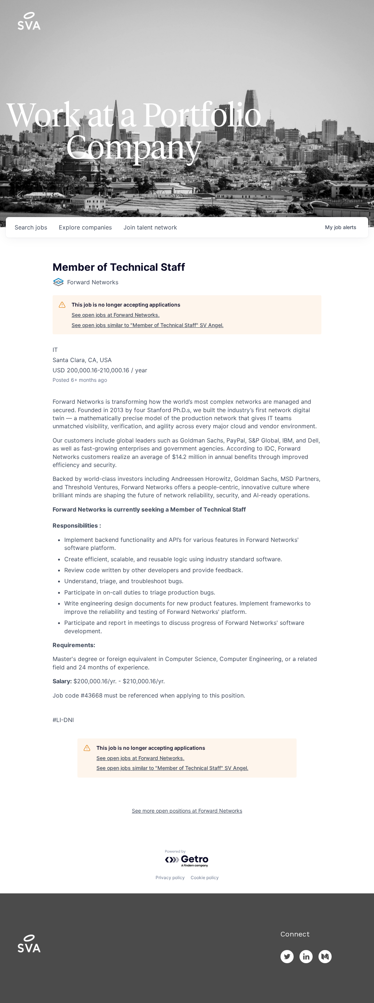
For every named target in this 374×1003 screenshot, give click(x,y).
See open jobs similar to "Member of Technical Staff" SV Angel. (148, 325)
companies (85, 227)
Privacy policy (170, 877)
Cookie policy (205, 877)
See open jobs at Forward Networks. (116, 315)
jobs (31, 227)
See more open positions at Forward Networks (187, 811)
